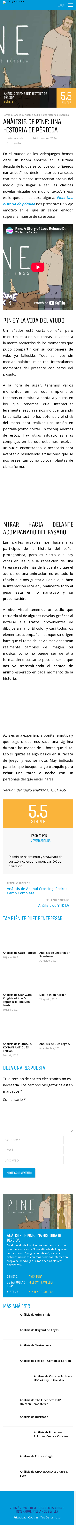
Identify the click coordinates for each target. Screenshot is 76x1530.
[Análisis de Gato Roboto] (20, 936)
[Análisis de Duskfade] (10, 1418)
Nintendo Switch (41, 1292)
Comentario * (14, 1099)
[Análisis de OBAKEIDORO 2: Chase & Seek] (10, 1473)
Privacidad (19, 1517)
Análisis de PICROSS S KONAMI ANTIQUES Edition (17, 1047)
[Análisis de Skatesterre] (10, 1347)
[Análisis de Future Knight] (10, 1458)
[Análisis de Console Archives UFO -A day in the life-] (17, 1382)
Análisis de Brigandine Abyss (39, 1330)
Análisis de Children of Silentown (54, 954)
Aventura (35, 1276)
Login (61, 5)
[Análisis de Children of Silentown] (56, 936)
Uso (58, 1517)
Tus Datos (47, 1517)
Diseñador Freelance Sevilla (37, 1511)
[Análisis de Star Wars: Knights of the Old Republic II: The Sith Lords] (20, 978)
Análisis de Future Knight (37, 1456)
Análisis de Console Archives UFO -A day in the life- (53, 1378)
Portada (7, 115)
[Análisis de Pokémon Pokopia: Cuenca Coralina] (17, 1438)
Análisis (8, 102)
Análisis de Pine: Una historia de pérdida (34, 1238)
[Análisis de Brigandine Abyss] (10, 1332)
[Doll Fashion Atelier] (56, 978)
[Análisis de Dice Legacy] (56, 1027)
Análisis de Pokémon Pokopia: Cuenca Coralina (51, 1434)
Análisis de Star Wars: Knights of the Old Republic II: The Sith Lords (17, 1000)
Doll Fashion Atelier (52, 995)
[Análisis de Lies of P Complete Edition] (10, 1362)
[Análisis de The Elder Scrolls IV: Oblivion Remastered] (10, 1402)
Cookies (33, 1517)
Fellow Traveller (41, 1282)
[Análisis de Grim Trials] (10, 1316)
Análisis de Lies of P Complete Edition (45, 1361)
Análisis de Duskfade (34, 1417)
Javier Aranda (15, 138)
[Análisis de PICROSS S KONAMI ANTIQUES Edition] (20, 1027)
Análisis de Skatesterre (35, 1345)
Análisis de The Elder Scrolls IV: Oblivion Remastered (41, 1402)
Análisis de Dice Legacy (54, 1044)
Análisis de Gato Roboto (19, 953)
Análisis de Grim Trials (35, 1314)
